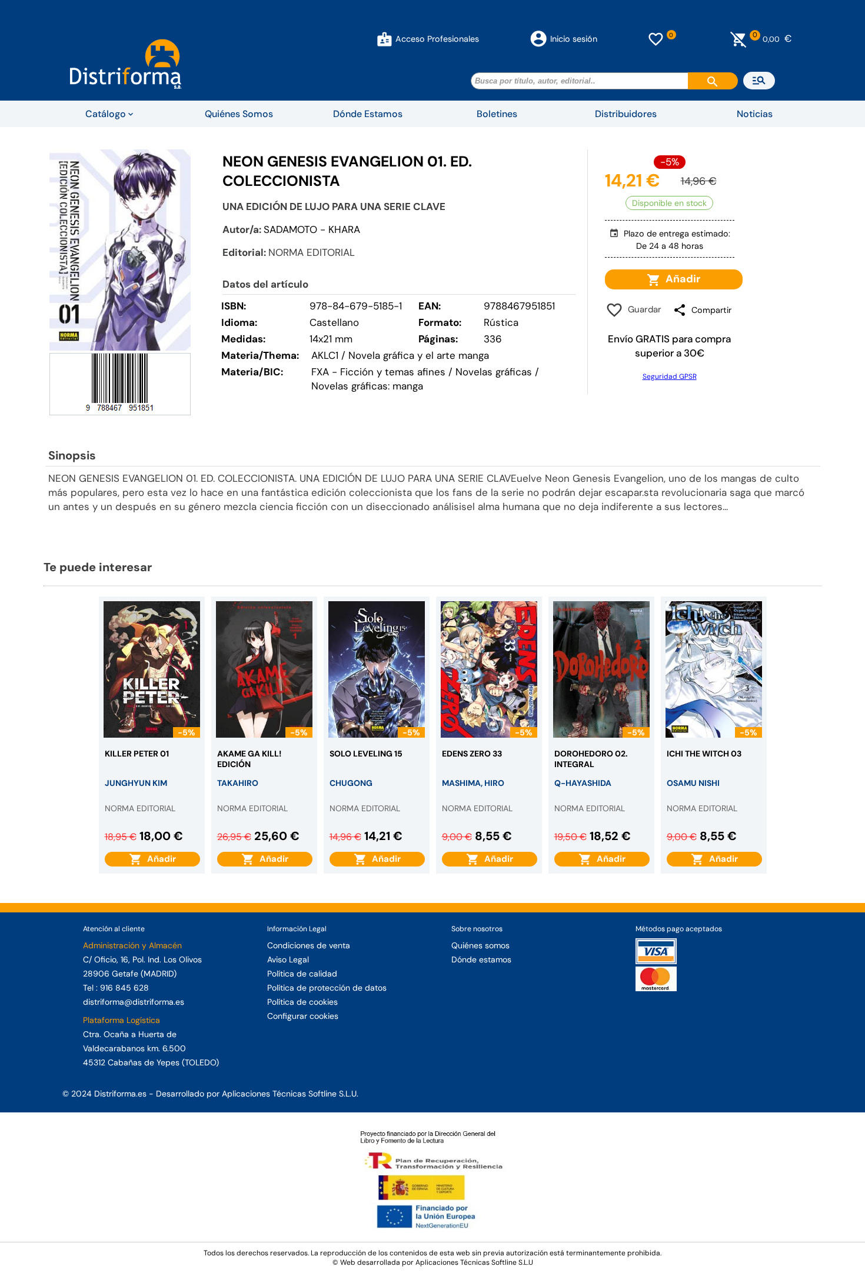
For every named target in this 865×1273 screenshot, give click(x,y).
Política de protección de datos (327, 987)
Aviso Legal (288, 959)
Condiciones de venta (308, 945)
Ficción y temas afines (392, 371)
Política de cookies (302, 1002)
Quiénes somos (480, 945)
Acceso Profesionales (437, 39)
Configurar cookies (302, 1016)
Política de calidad (302, 973)
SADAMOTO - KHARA (312, 229)
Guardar (642, 309)
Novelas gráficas (495, 371)
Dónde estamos (481, 959)
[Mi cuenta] (384, 39)
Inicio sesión (573, 39)
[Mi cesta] (738, 39)
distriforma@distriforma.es (133, 1002)
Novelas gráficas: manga (367, 385)
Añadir (680, 279)
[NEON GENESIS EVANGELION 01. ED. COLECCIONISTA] (120, 249)
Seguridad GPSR (670, 376)
